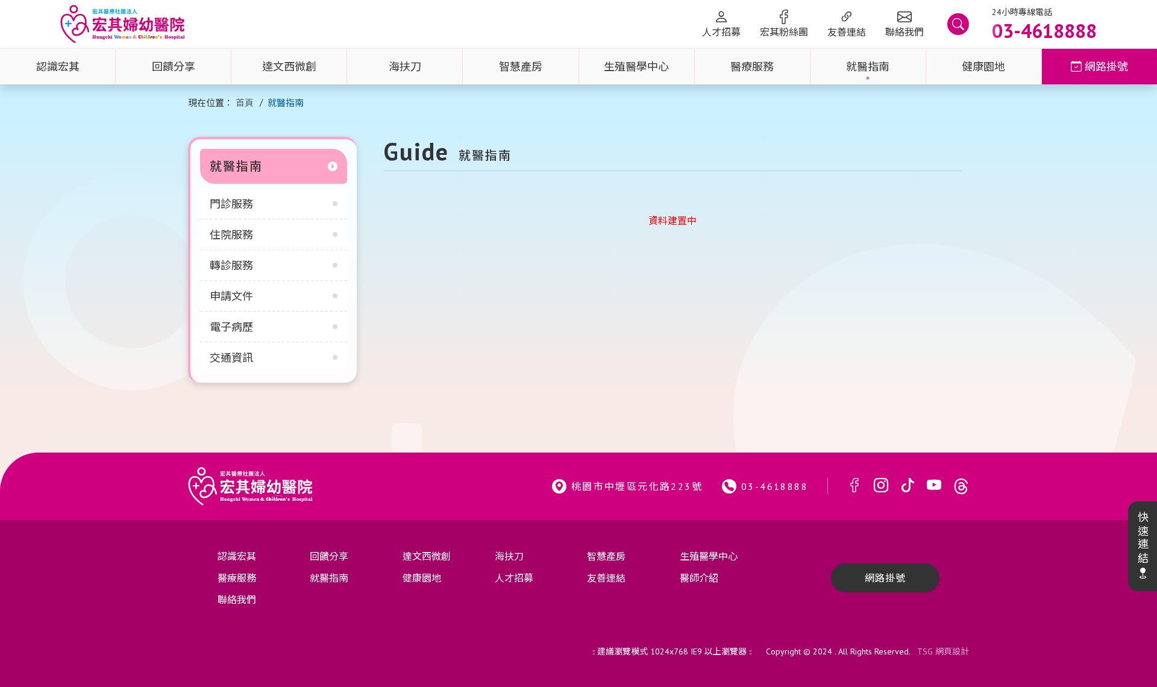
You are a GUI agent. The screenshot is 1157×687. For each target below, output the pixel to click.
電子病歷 (231, 327)
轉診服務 (231, 265)
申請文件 (231, 296)
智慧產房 (520, 67)
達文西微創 (289, 67)
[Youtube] (934, 486)
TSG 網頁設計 (943, 651)
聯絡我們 (904, 32)
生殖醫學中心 (636, 67)
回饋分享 (173, 67)
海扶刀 (405, 67)
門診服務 (231, 204)
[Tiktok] (907, 486)
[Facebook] (854, 486)
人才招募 (721, 32)
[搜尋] (958, 24)
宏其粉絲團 (784, 32)
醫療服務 (752, 67)
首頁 (245, 102)
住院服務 (231, 235)
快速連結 (1142, 538)
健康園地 (983, 67)
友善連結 (846, 32)
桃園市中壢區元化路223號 (637, 486)
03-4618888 (774, 486)
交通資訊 (231, 358)
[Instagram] (881, 486)
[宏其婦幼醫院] (122, 24)
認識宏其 (58, 67)
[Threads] (961, 486)
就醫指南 (867, 67)
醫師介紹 (699, 578)
